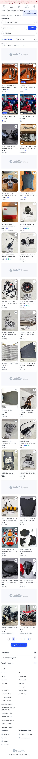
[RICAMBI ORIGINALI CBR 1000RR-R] (9, 108)
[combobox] (19, 22)
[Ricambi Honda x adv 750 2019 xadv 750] (9, 619)
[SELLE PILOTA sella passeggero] (9, 402)
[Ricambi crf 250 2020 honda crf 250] (28, 619)
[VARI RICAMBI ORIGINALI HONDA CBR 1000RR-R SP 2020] (28, 216)
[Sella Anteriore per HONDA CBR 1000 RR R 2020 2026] (28, 511)
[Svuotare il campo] (34, 22)
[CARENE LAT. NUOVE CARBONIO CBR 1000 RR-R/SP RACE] (9, 185)
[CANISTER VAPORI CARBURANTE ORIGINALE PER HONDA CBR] (28, 433)
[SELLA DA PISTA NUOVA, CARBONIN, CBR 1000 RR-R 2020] (28, 185)
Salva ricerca (8, 39)
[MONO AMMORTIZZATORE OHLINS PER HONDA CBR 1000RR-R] (9, 511)
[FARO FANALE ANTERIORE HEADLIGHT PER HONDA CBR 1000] (28, 247)
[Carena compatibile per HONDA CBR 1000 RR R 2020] (9, 542)
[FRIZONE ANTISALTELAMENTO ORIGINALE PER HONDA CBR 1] (9, 464)
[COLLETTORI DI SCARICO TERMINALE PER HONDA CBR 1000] (28, 402)
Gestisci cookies (6, 694)
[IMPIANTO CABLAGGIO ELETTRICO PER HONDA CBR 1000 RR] (9, 294)
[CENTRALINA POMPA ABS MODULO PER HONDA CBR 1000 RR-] (28, 464)
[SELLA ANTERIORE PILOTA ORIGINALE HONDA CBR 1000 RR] (28, 355)
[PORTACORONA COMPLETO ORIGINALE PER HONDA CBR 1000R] (28, 294)
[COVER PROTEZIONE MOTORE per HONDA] (28, 542)
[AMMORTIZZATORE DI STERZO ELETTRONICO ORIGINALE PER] (9, 247)
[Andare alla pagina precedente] (9, 639)
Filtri (32, 28)
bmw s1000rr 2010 (13, 10)
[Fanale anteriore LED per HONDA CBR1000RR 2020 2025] (9, 138)
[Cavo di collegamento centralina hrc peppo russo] (9, 216)
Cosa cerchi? (5, 18)
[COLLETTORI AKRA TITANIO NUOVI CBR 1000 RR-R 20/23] (28, 138)
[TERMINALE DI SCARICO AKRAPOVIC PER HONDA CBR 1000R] (28, 325)
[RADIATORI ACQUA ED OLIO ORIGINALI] (9, 355)
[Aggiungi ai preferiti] (15, 65)
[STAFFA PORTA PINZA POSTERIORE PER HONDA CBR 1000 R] (9, 325)
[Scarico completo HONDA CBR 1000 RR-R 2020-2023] (9, 78)
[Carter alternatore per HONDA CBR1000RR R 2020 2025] (9, 572)
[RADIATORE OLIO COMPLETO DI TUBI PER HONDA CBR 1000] (9, 433)
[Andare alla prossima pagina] (29, 639)
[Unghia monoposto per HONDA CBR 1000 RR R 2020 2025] (28, 572)
